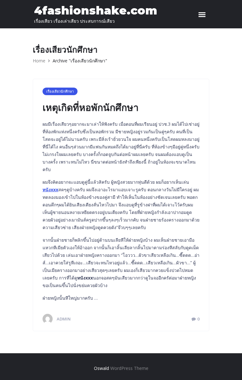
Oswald (101, 368)
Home (39, 61)
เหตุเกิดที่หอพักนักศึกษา (91, 107)
